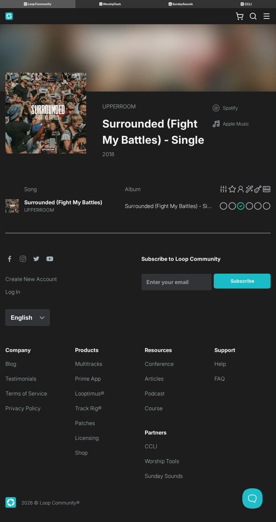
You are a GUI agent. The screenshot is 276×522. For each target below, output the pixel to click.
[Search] (253, 16)
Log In (12, 291)
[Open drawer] (267, 16)
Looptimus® (89, 393)
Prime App (88, 378)
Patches (85, 423)
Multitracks (88, 363)
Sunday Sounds (164, 476)
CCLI (151, 446)
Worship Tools (162, 461)
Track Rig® (88, 408)
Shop (81, 452)
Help (220, 363)
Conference (159, 363)
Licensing (87, 437)
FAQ (219, 378)
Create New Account (31, 279)
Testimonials (20, 378)
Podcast (155, 393)
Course (154, 408)
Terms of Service (26, 393)
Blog (10, 363)
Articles (154, 378)
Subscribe (242, 281)
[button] (245, 189)
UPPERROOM (119, 106)
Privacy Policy (23, 408)
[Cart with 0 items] (240, 16)
